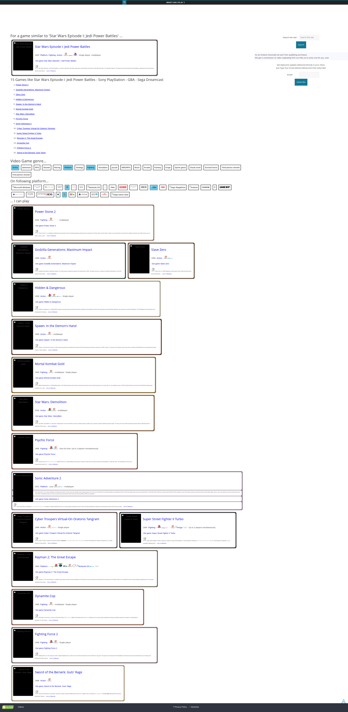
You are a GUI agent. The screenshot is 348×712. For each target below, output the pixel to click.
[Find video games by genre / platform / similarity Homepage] (124, 2)
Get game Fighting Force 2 (46, 648)
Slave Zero (20, 94)
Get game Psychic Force (45, 454)
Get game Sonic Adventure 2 (47, 499)
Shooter (46, 167)
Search (301, 44)
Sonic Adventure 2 (24, 124)
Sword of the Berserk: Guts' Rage (31, 153)
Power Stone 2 (22, 85)
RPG (37, 167)
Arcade (147, 167)
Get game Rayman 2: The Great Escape (51, 572)
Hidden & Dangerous (25, 99)
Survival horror (211, 167)
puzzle (114, 167)
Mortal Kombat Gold (24, 109)
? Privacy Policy (180, 707)
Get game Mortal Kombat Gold (47, 378)
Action (59, 55)
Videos (21, 707)
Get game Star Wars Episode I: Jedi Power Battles (55, 61)
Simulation (103, 167)
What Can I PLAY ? (175, 2)
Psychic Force (22, 119)
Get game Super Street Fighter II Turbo (159, 533)
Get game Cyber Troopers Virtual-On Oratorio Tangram (57, 533)
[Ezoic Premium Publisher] (8, 708)
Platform (44, 55)
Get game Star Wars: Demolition (48, 416)
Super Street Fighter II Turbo (29, 133)
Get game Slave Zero (160, 264)
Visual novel (195, 167)
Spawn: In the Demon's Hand (28, 104)
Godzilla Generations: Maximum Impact (33, 90)
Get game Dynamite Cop (45, 610)
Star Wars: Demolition (25, 114)
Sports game (180, 167)
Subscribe (301, 82)
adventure (26, 167)
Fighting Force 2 (24, 148)
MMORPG (126, 167)
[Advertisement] (174, 19)
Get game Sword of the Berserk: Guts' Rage (53, 686)
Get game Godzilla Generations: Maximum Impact (55, 264)
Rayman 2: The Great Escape (30, 138)
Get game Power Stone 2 (45, 226)
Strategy (79, 167)
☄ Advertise (194, 707)
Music (137, 167)
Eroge (168, 167)
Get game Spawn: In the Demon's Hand (51, 340)
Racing (57, 167)
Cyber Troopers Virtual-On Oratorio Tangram (36, 128)
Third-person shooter (231, 167)
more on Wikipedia (51, 71)
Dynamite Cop (23, 143)
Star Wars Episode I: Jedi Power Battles (62, 47)
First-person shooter (21, 175)
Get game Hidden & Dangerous (48, 302)
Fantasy (157, 167)
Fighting (52, 55)
